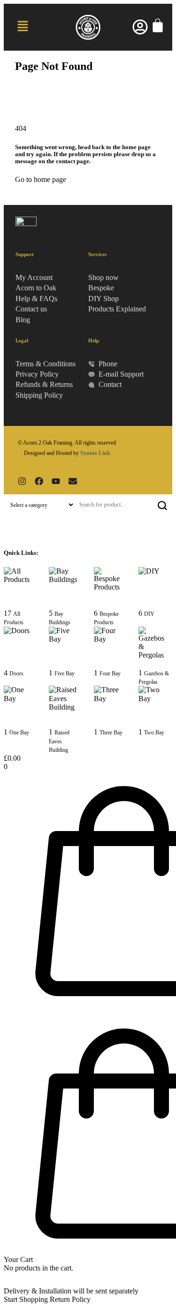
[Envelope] (72, 481)
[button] (22, 27)
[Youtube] (55, 481)
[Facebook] (39, 481)
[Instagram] (22, 481)
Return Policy (70, 1299)
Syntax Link (95, 453)
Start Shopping (26, 1299)
